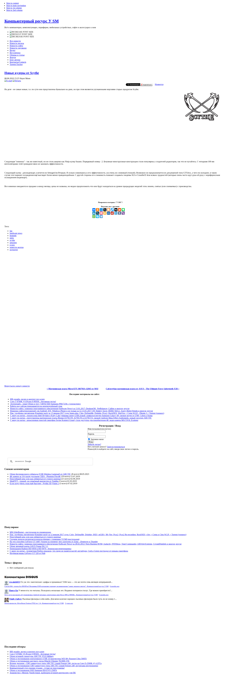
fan (11, 231)
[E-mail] (8, 81)
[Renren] (108, 213)
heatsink (13, 235)
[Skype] (97, 216)
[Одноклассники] (97, 209)
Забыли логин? (94, 444)
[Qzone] (104, 213)
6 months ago (114, 586)
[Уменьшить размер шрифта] (22, 36)
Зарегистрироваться (116, 447)
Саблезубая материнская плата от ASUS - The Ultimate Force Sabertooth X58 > (142, 389)
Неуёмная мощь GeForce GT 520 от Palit (27, 553)
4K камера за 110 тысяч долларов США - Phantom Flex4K (35, 476)
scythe (12, 240)
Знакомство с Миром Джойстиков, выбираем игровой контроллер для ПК (43, 673)
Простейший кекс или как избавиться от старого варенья (35, 479)
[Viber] (123, 213)
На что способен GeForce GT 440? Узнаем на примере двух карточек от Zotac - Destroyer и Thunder (54, 541)
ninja (12, 238)
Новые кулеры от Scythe (21, 73)
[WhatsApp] (93, 216)
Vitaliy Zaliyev (15, 599)
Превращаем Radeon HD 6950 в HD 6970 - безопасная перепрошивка (40, 549)
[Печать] (17, 81)
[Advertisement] (113, 148)
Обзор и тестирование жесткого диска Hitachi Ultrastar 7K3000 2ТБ (39, 661)
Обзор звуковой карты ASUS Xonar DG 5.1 (29, 546)
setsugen (13, 243)
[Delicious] (112, 209)
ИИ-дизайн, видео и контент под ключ (27, 399)
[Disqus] (113, 285)
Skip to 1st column (14, 8)
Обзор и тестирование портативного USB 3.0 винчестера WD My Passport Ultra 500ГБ (48, 659)
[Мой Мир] (101, 209)
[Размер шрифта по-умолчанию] (21, 34)
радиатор (14, 250)
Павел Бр (13, 590)
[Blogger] (108, 209)
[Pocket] (101, 213)
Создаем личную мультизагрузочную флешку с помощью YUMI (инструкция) (44, 539)
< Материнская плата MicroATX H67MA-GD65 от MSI (72, 389)
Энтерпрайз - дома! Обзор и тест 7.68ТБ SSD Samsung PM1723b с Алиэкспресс (45, 404)
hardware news (16, 233)
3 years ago (69, 603)
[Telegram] (101, 216)
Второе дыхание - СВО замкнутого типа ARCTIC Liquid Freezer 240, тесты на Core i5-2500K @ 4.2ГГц (56, 663)
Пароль (91, 434)
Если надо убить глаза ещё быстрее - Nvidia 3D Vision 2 (34, 483)
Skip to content (12, 3)
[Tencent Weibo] (115, 213)
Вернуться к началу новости (17, 386)
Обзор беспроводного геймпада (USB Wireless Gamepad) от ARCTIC (40, 474)
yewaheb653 (14, 582)
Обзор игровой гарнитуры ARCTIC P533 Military (32, 656)
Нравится (159, 84)
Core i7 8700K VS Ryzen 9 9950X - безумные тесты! (33, 401)
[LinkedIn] (93, 213)
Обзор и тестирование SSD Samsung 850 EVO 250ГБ (33, 670)
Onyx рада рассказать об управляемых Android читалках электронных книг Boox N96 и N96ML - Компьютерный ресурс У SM (51, 595)
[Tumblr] (119, 213)
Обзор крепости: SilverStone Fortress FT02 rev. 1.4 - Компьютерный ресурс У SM (34, 603)
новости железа (17, 247)
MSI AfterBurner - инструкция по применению (30, 532)
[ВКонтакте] (93, 209)
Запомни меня (97, 439)
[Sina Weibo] (112, 213)
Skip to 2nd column (14, 10)
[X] (104, 209)
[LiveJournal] (97, 213)
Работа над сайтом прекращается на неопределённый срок (36, 406)
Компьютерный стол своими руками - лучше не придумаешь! (37, 668)
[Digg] (115, 209)
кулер (12, 245)
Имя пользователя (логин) (99, 429)
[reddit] (119, 209)
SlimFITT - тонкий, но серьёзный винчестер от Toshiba (34, 481)
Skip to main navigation (16, 5)
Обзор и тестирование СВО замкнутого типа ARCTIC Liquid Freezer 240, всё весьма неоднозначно (54, 666)
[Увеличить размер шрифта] (21, 32)
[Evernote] (123, 209)
